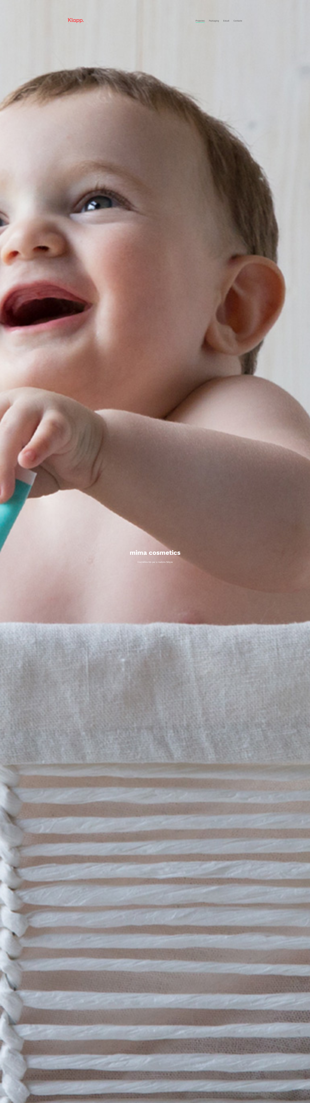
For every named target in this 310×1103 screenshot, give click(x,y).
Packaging (214, 20)
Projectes (200, 20)
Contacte (237, 20)
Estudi (226, 20)
